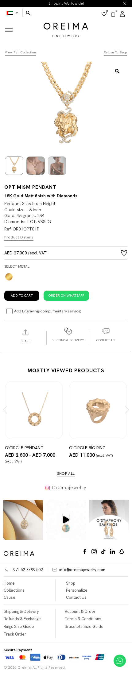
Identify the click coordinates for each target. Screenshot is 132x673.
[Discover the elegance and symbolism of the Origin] (66, 520)
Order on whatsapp (66, 295)
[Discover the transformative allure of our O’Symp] (109, 520)
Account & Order (80, 611)
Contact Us (76, 597)
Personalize (76, 590)
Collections (14, 590)
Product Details (18, 237)
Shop (71, 583)
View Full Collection (20, 52)
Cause (9, 597)
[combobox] (12, 13)
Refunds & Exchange (22, 618)
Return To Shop (115, 52)
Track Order (15, 634)
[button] (66, 295)
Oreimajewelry (69, 488)
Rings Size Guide (19, 626)
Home (9, 583)
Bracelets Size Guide (84, 626)
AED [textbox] (12, 13)
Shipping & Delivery (21, 611)
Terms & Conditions (83, 618)
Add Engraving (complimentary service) (47, 311)
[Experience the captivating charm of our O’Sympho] (23, 520)
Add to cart (22, 295)
